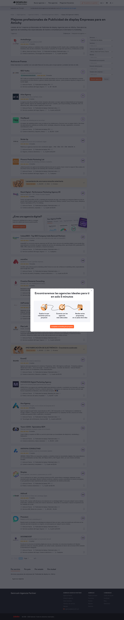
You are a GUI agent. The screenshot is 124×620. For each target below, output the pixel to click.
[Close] (92, 290)
